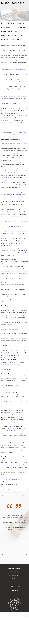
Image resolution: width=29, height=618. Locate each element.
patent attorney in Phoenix (15, 115)
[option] (14, 526)
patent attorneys (8, 177)
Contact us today (5, 479)
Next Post (24, 490)
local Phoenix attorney (21, 132)
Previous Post (6, 490)
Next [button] (26, 554)
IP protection (24, 231)
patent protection (15, 194)
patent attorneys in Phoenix (10, 362)
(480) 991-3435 (16, 571)
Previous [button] (2, 554)
